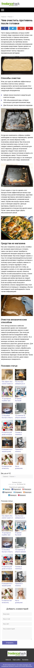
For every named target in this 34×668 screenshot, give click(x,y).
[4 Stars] (14, 484)
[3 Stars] (12, 484)
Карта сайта (16, 659)
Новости (8, 659)
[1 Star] (9, 484)
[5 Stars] (16, 484)
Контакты (25, 659)
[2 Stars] (11, 484)
